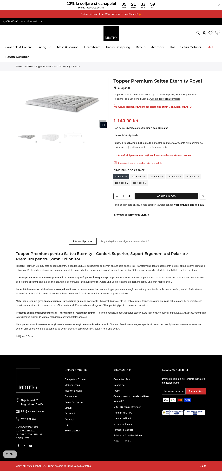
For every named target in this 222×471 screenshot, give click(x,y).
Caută (203, 465)
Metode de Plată (122, 418)
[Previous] (21, 104)
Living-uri (44, 47)
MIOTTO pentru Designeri (127, 407)
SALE (210, 47)
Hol (172, 47)
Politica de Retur (122, 441)
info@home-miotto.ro (33, 21)
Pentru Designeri (17, 56)
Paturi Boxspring (118, 47)
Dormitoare (92, 47)
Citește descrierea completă (165, 98)
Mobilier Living (72, 385)
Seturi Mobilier (190, 47)
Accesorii (157, 47)
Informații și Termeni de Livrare (131, 214)
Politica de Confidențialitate (127, 435)
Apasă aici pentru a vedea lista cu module (140, 163)
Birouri (141, 47)
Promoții (69, 419)
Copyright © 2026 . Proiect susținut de (41, 465)
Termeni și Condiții (123, 429)
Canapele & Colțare (18, 47)
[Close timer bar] (218, 5)
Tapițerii (117, 390)
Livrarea (130, 128)
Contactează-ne (121, 379)
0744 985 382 (11, 21)
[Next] (103, 104)
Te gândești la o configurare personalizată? (125, 241)
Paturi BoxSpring (74, 402)
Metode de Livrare (123, 424)
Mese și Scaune (73, 390)
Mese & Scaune (67, 47)
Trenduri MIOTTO (122, 412)
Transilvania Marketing (79, 465)
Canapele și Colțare (75, 379)
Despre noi (119, 385)
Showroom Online (24, 66)
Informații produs (82, 241)
